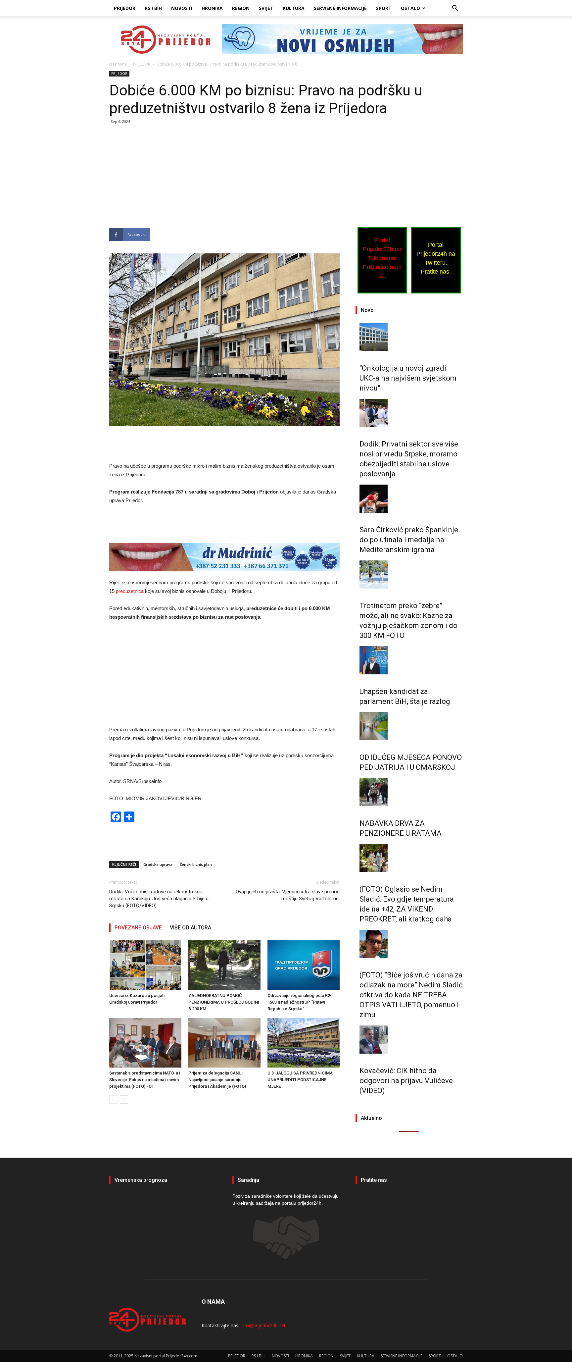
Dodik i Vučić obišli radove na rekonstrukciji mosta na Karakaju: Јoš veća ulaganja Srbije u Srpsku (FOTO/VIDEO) (159, 899)
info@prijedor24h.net (263, 1325)
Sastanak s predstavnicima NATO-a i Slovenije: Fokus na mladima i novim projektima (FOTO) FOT (144, 1080)
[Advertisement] (224, 178)
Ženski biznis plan (196, 864)
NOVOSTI (181, 8)
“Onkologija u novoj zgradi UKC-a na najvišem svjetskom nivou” (407, 378)
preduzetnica (130, 591)
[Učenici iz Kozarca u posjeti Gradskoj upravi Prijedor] (145, 965)
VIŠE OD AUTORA (190, 927)
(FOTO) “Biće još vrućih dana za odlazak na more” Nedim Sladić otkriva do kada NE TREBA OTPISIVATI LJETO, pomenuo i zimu (411, 995)
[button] (455, 9)
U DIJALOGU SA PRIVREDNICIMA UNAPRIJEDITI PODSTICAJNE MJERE (300, 1080)
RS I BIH (153, 8)
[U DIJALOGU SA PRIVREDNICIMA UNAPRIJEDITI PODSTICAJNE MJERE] (303, 1043)
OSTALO (410, 8)
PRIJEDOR (124, 8)
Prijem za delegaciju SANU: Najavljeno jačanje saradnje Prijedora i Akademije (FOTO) (217, 1080)
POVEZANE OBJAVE (138, 927)
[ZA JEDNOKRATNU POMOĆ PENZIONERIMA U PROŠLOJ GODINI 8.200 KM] (224, 965)
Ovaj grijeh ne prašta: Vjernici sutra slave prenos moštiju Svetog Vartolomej (288, 895)
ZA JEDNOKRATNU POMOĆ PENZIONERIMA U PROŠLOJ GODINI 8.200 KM (223, 1002)
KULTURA (294, 8)
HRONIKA (212, 8)
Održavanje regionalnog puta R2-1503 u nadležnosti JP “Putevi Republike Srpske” (299, 1002)
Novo (367, 310)
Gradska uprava (157, 864)
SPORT (384, 8)
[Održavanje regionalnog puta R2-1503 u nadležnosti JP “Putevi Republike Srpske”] (303, 965)
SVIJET (266, 8)
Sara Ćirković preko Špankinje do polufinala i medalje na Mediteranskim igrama (408, 540)
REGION (241, 8)
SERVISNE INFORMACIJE (340, 8)
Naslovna (118, 64)
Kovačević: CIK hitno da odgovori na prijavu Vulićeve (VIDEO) (406, 1081)
